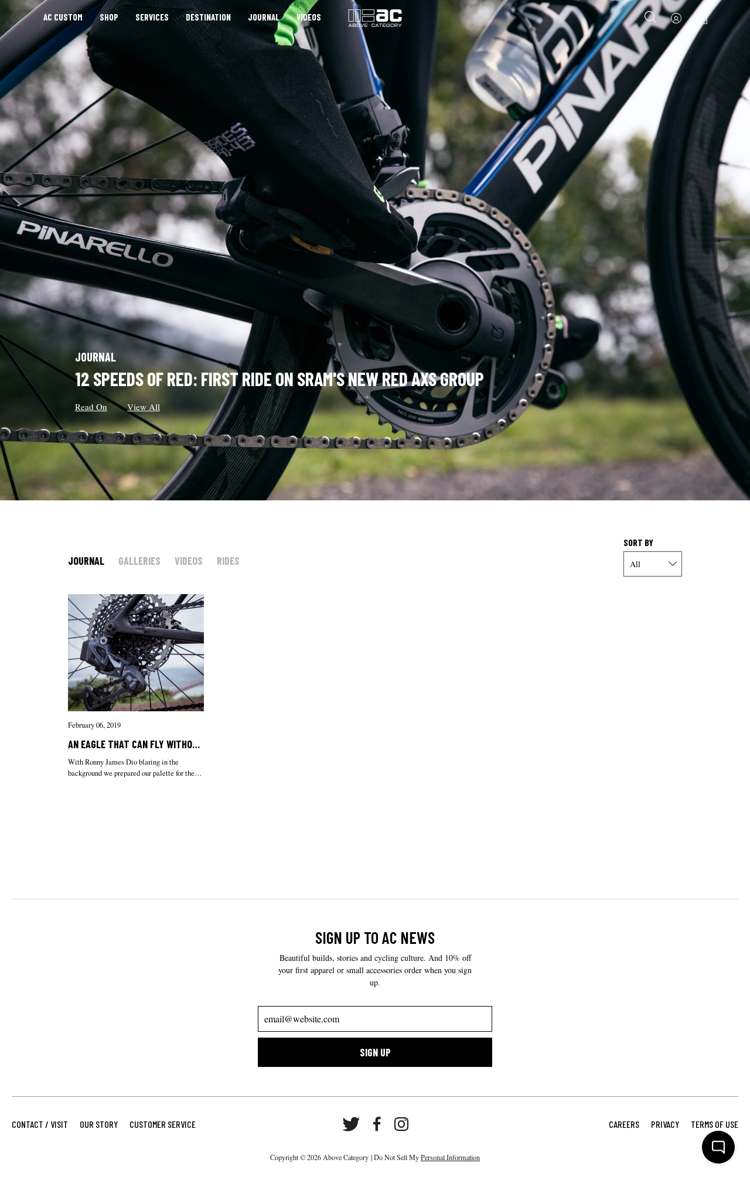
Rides (228, 560)
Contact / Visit (40, 1124)
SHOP (109, 17)
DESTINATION (208, 17)
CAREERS (624, 1124)
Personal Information (450, 1157)
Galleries (139, 560)
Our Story (99, 1124)
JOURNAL (263, 17)
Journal (86, 560)
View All (143, 406)
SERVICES (152, 17)
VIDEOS (308, 17)
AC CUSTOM (63, 17)
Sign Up (375, 1052)
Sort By (638, 542)
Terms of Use (714, 1124)
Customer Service (162, 1124)
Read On (91, 406)
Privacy (665, 1124)
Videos (189, 560)
